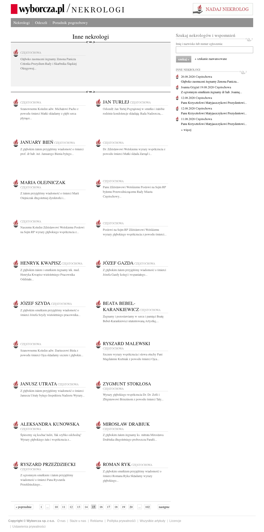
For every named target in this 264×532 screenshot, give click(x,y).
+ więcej (186, 130)
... (47, 507)
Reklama (96, 521)
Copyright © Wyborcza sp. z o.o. (31, 521)
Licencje (175, 521)
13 (78, 507)
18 (116, 507)
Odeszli (41, 22)
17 (108, 507)
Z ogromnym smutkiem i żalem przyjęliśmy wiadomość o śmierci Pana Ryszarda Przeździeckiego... (46, 479)
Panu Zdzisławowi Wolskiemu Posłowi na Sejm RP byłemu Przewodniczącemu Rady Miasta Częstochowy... (134, 191)
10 (56, 507)
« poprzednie (24, 507)
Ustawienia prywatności (29, 526)
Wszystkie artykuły (152, 521)
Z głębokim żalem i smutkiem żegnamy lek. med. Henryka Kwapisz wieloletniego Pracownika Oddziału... (50, 274)
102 (147, 507)
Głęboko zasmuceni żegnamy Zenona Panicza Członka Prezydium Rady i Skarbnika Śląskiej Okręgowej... (48, 63)
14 (86, 507)
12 (71, 507)
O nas (61, 521)
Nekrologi (21, 22)
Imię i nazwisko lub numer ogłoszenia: (199, 44)
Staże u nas (78, 521)
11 (63, 507)
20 (131, 507)
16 (101, 507)
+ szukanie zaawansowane (211, 59)
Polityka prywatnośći (121, 521)
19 (123, 507)
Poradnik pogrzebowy (70, 22)
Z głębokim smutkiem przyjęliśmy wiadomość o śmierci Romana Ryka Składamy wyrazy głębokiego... (132, 475)
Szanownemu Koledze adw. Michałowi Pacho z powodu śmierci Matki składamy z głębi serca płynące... (49, 113)
